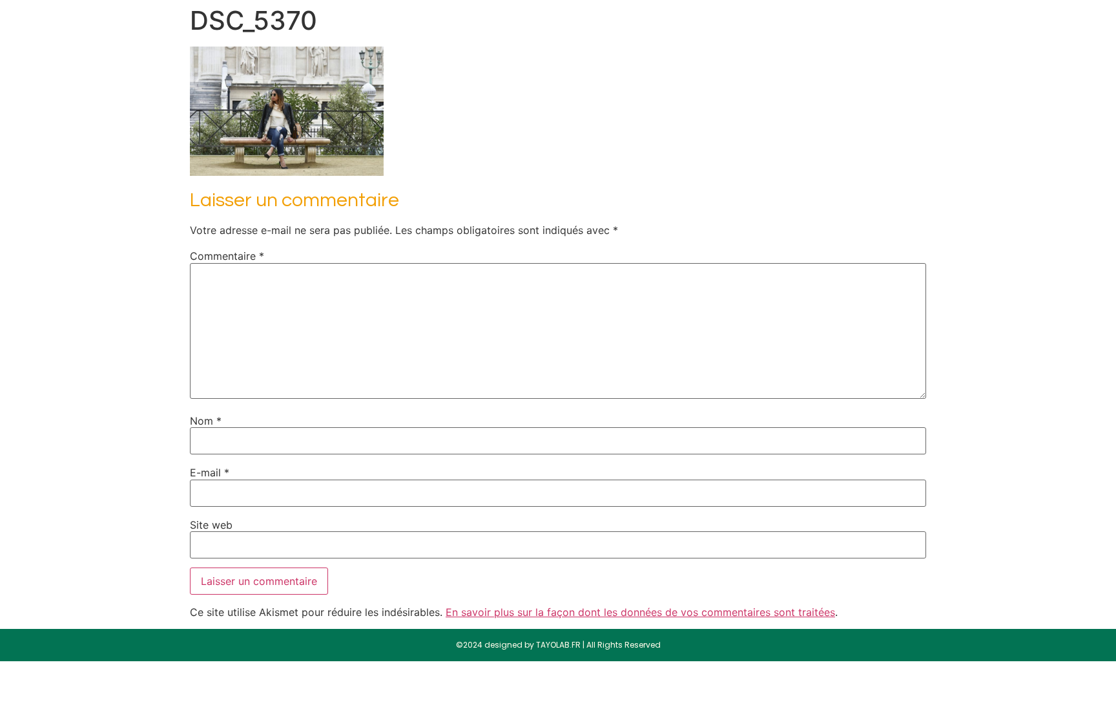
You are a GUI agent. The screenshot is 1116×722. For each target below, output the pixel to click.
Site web (211, 525)
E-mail (209, 472)
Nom (206, 421)
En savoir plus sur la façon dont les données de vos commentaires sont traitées (640, 612)
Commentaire (227, 256)
